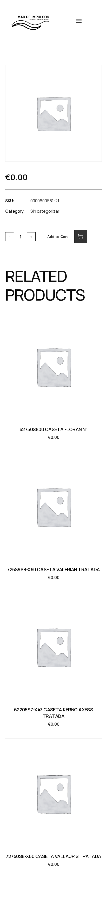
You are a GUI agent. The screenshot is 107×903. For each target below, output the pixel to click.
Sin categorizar (44, 211)
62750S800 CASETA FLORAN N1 (53, 429)
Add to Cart (57, 237)
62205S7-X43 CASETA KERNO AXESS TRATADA (53, 712)
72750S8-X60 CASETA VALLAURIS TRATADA (53, 856)
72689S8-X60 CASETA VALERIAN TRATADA (53, 569)
